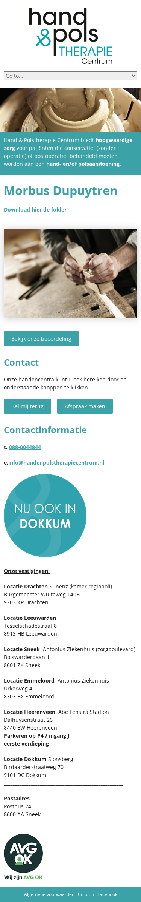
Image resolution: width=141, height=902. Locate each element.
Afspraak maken (85, 406)
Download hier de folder (35, 209)
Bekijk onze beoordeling (41, 338)
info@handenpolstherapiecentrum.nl (56, 462)
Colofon (86, 894)
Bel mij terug (27, 406)
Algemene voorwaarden (49, 894)
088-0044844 (25, 447)
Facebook (107, 894)
